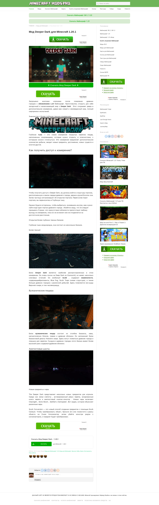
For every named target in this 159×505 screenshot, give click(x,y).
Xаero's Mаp (104, 123)
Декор (34, 452)
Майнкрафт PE (104, 75)
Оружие (74, 451)
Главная (31, 9)
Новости (127, 9)
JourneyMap (104, 126)
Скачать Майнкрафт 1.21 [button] (79, 21)
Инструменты (87, 451)
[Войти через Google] (54, 470)
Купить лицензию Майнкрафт (78, 9)
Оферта (80, 500)
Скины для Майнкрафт (107, 54)
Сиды (119, 9)
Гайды (112, 9)
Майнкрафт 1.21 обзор (107, 37)
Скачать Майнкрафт (51, 9)
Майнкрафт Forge (105, 109)
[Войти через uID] (42, 470)
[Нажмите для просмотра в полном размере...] (61, 132)
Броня (81, 451)
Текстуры (103, 9)
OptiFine (102, 116)
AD (110, 500)
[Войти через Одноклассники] (57, 470)
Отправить (38, 480)
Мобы (78, 451)
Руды (30, 452)
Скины (94, 9)
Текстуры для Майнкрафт (108, 58)
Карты (64, 9)
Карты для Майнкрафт (107, 51)
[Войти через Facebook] (48, 470)
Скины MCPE (104, 72)
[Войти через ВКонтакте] (45, 470)
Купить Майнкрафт (68, 500)
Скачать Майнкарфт (42, 500)
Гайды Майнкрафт (106, 61)
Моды (39, 9)
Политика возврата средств (96, 500)
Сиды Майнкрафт (105, 65)
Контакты (55, 500)
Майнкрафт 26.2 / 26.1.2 (107, 30)
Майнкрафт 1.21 (105, 34)
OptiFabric (103, 112)
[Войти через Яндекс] (51, 470)
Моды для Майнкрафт (65, 451)
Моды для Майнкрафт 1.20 (52, 451)
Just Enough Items (105, 119)
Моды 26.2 (103, 44)
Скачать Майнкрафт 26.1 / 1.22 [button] (79, 15)
